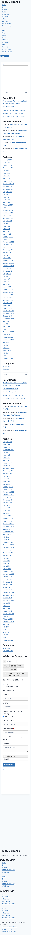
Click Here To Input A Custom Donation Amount (15, 674)
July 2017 (6, 345)
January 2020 (7, 308)
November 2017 (8, 340)
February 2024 (8, 205)
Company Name (8, 720)
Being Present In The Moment (13, 113)
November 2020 (8, 295)
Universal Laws (8, 369)
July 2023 (6, 223)
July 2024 (6, 194)
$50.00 (13, 670)
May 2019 (6, 324)
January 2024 (7, 207)
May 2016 (6, 356)
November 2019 (8, 313)
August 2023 (7, 221)
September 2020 (8, 300)
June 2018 (6, 334)
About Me (5, 899)
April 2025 (6, 178)
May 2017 (6, 348)
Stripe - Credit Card (11, 686)
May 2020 (6, 305)
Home (4, 5)
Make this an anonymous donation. (12, 738)
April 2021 (6, 284)
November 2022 (8, 244)
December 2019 (8, 311)
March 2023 (7, 234)
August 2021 (7, 274)
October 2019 (7, 316)
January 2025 (7, 181)
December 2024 (8, 184)
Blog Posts (6, 366)
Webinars (5, 14)
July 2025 (6, 170)
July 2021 (6, 276)
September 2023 (8, 218)
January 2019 (7, 329)
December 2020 (8, 292)
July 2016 (6, 353)
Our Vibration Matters (10, 107)
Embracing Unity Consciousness (14, 116)
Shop (4, 12)
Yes (12, 717)
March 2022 (7, 258)
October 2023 (7, 215)
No (6, 717)
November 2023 (8, 213)
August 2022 (7, 252)
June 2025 (6, 173)
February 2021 (8, 289)
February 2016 (8, 358)
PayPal (7, 684)
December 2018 (8, 332)
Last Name (7, 703)
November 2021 (8, 266)
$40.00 (6, 670)
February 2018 (8, 337)
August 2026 (7, 160)
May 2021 (6, 282)
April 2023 (6, 231)
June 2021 (6, 279)
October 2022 (7, 247)
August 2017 (7, 342)
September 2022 (8, 250)
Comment (6, 744)
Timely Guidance (10, 1)
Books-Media (6, 23)
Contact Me (6, 901)
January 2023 (7, 239)
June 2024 (6, 197)
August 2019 (7, 321)
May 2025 (6, 176)
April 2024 (6, 202)
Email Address (8, 729)
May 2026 (6, 162)
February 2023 (8, 237)
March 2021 (7, 287)
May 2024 (6, 199)
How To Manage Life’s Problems (14, 110)
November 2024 (8, 186)
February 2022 (8, 260)
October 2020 (7, 297)
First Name (7, 695)
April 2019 (6, 326)
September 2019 (8, 319)
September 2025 (8, 168)
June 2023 (6, 226)
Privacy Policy (7, 26)
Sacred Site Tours (8, 903)
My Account (6, 16)
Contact (5, 21)
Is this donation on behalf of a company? (13, 712)
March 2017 (7, 350)
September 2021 (8, 271)
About (4, 19)
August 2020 (7, 303)
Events (4, 9)
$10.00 (6, 666)
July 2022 (6, 255)
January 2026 (7, 165)
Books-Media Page (8, 870)
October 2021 (7, 268)
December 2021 (8, 263)
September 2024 (8, 189)
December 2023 (8, 210)
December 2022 (8, 242)
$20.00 (13, 666)
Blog (3, 7)
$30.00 (21, 666)
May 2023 (6, 229)
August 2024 (7, 192)
